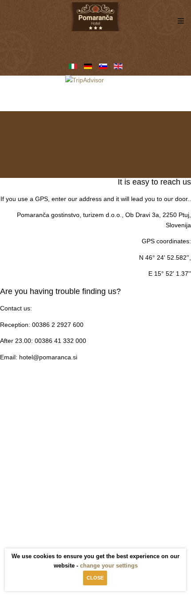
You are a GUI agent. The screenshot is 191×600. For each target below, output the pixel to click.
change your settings (109, 565)
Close (95, 577)
